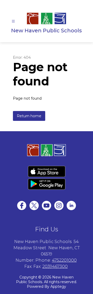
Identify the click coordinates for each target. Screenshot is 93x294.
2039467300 (55, 266)
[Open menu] (13, 21)
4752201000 (64, 260)
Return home (29, 116)
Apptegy (58, 286)
